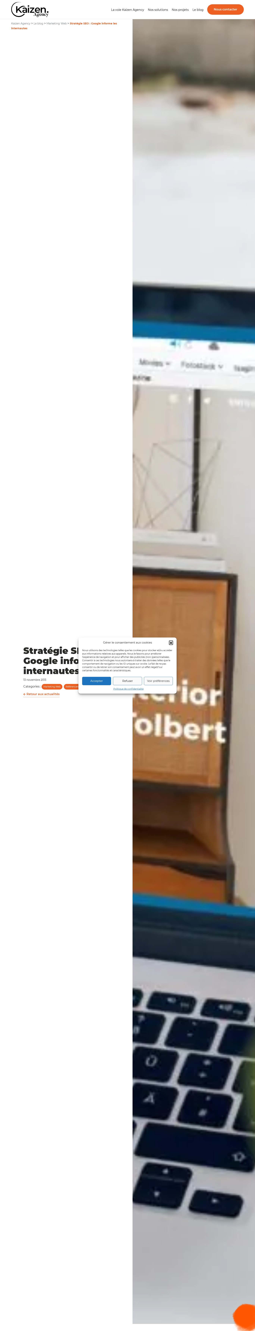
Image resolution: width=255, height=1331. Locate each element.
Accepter (96, 681)
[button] (171, 642)
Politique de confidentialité (128, 688)
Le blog (197, 10)
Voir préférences (158, 681)
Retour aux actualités (43, 694)
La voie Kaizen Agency (127, 10)
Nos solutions (158, 10)
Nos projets (180, 10)
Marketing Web (51, 686)
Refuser (127, 681)
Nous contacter (225, 9)
